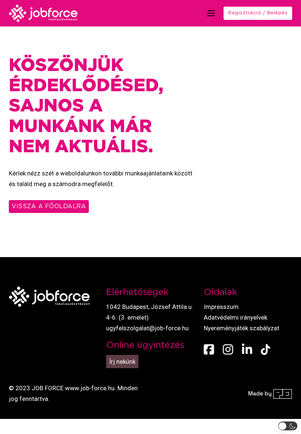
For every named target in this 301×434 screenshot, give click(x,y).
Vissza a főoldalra (49, 206)
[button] (288, 425)
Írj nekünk (122, 361)
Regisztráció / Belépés (257, 13)
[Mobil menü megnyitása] (211, 13)
